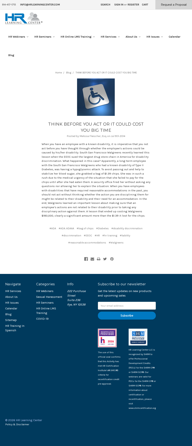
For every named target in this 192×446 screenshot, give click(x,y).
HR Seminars (43, 36)
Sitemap (11, 320)
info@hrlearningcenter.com (40, 4)
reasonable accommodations (108, 190)
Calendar (174, 36)
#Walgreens (116, 242)
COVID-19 (42, 318)
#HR (97, 235)
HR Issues (153, 36)
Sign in (118, 4)
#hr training (109, 235)
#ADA (53, 228)
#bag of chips (85, 228)
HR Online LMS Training (76, 36)
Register (133, 4)
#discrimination (71, 235)
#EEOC (88, 235)
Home (58, 72)
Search (105, 4)
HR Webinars (17, 36)
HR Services (109, 36)
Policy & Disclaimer (17, 424)
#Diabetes (102, 228)
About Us (132, 36)
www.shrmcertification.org (142, 408)
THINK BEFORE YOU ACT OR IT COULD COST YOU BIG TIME (106, 72)
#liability (125, 235)
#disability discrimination (126, 228)
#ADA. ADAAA (66, 228)
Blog (11, 55)
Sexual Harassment (49, 297)
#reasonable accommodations (87, 242)
